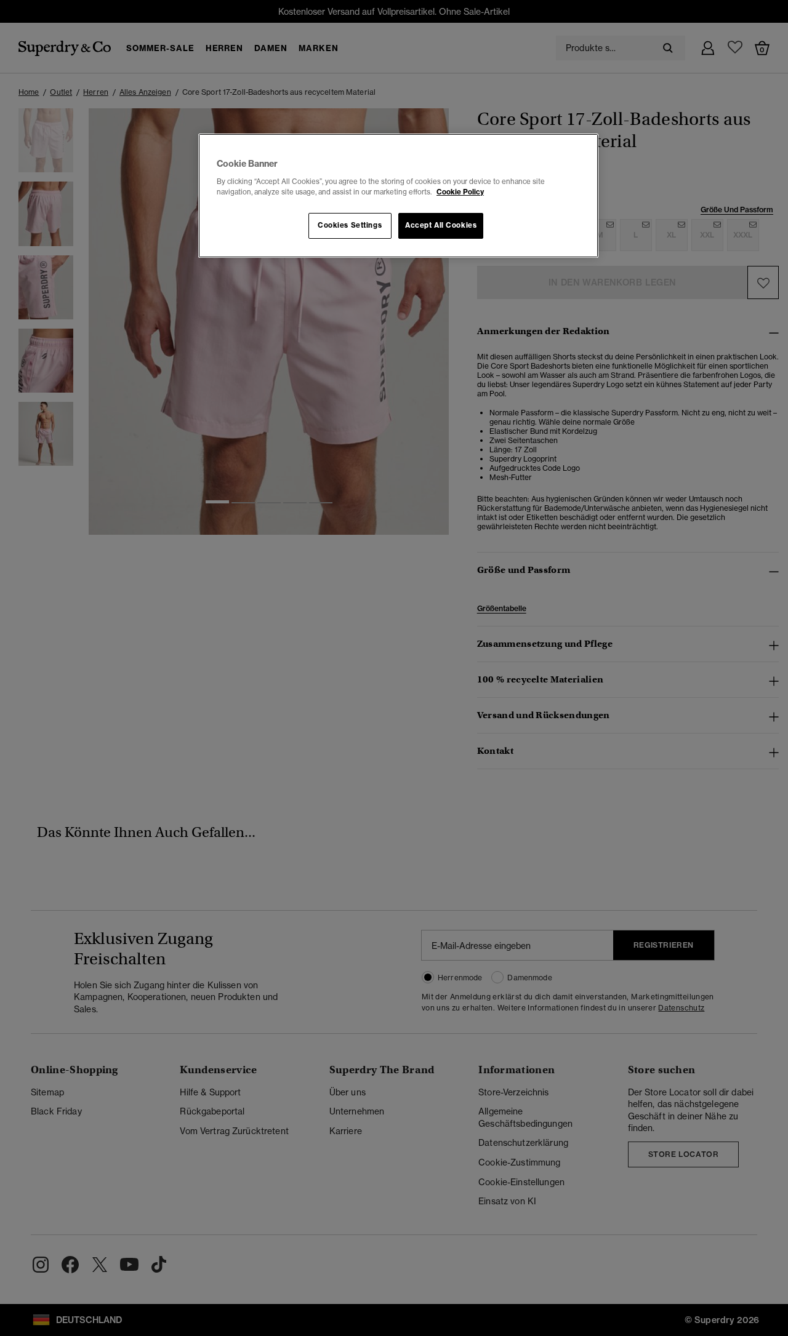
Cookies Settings (350, 225)
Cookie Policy (460, 192)
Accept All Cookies (440, 225)
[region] (398, 196)
